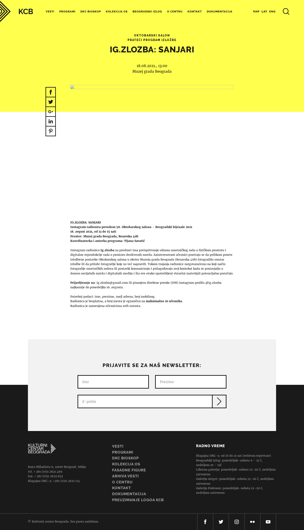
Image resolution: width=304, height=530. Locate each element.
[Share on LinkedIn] (50, 122)
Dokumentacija (129, 494)
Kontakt (195, 11)
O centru (175, 11)
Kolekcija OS (117, 11)
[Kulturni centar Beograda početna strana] (16, 11)
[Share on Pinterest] (50, 131)
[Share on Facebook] (50, 92)
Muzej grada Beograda (152, 71)
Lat (264, 11)
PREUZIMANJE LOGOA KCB (138, 500)
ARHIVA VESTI (125, 476)
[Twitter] (221, 521)
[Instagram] (236, 521)
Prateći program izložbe (152, 40)
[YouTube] (268, 521)
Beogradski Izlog (147, 11)
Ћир (256, 11)
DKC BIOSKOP (125, 458)
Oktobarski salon (152, 35)
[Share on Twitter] (50, 102)
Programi (67, 11)
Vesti (50, 11)
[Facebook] (205, 521)
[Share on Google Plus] (50, 112)
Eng (272, 11)
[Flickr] (252, 521)
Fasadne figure (129, 470)
